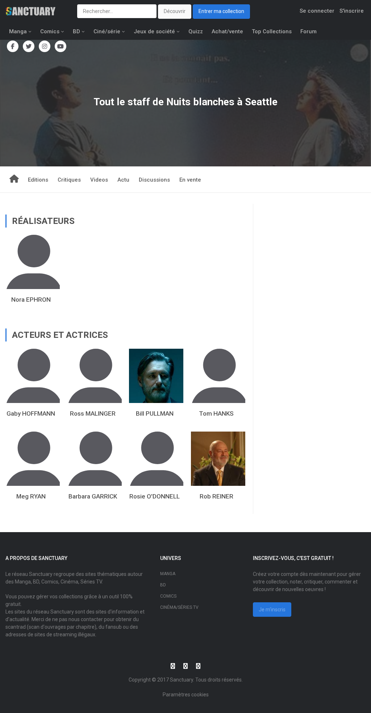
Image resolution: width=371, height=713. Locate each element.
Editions (38, 180)
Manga (18, 31)
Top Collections (272, 31)
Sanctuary (181, 680)
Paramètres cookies (186, 694)
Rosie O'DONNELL (154, 496)
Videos (99, 180)
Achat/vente (227, 31)
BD (76, 31)
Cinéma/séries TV (179, 607)
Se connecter (317, 11)
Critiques (69, 180)
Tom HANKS (216, 413)
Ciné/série (106, 31)
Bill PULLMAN (155, 413)
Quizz (195, 31)
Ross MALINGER (93, 413)
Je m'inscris (272, 609)
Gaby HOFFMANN (31, 413)
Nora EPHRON (31, 299)
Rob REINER (216, 496)
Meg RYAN (31, 496)
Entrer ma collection (221, 11)
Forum (308, 31)
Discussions (154, 180)
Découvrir (175, 11)
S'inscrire (351, 11)
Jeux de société (154, 31)
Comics (49, 31)
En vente (190, 180)
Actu (123, 180)
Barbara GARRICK (92, 496)
